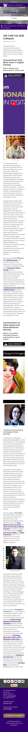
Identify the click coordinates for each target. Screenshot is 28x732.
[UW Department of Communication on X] (8, 681)
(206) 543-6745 (7, 703)
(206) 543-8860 (7, 709)
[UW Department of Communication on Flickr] (22, 681)
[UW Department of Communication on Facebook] (5, 681)
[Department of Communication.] (1, 26)
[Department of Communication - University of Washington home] (14, 12)
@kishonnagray (12, 260)
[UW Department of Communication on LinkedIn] (19, 681)
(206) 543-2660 (11, 696)
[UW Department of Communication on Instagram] (12, 681)
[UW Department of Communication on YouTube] (15, 681)
